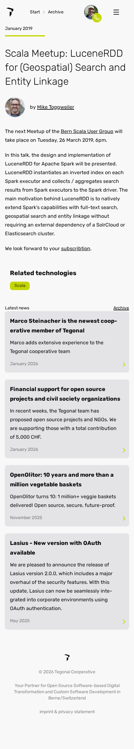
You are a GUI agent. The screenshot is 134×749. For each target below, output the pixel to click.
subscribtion (75, 248)
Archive (56, 12)
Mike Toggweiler (55, 107)
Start (35, 12)
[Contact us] (91, 12)
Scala (20, 285)
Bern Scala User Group (87, 131)
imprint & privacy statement (67, 711)
